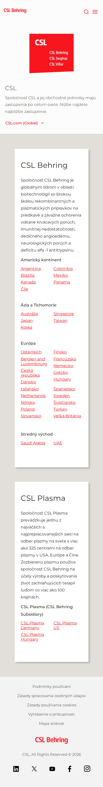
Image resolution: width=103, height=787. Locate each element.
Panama (62, 282)
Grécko (61, 372)
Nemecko (63, 365)
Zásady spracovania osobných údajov (51, 695)
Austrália (29, 313)
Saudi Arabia (33, 443)
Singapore (64, 313)
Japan (27, 320)
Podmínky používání (51, 686)
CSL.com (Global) (21, 123)
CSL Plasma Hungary (32, 637)
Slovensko (31, 416)
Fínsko (60, 352)
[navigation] (94, 11)
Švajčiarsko (65, 402)
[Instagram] (87, 768)
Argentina (31, 268)
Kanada (28, 282)
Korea (26, 327)
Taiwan (61, 320)
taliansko (30, 389)
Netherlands (33, 395)
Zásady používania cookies (51, 705)
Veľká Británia (67, 416)
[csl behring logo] (51, 740)
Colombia (63, 268)
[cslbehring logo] (15, 11)
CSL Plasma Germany (32, 625)
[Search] (86, 11)
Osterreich (31, 352)
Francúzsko (65, 359)
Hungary (62, 379)
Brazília (27, 275)
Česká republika (30, 373)
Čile (24, 289)
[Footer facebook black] (69, 768)
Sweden (62, 395)
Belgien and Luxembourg (34, 361)
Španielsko (64, 389)
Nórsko (28, 402)
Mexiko (61, 275)
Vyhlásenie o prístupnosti (51, 714)
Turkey (60, 409)
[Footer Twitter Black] (34, 768)
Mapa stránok (51, 723)
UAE (58, 443)
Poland (28, 409)
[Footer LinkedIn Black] (16, 768)
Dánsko (28, 382)
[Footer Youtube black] (52, 768)
